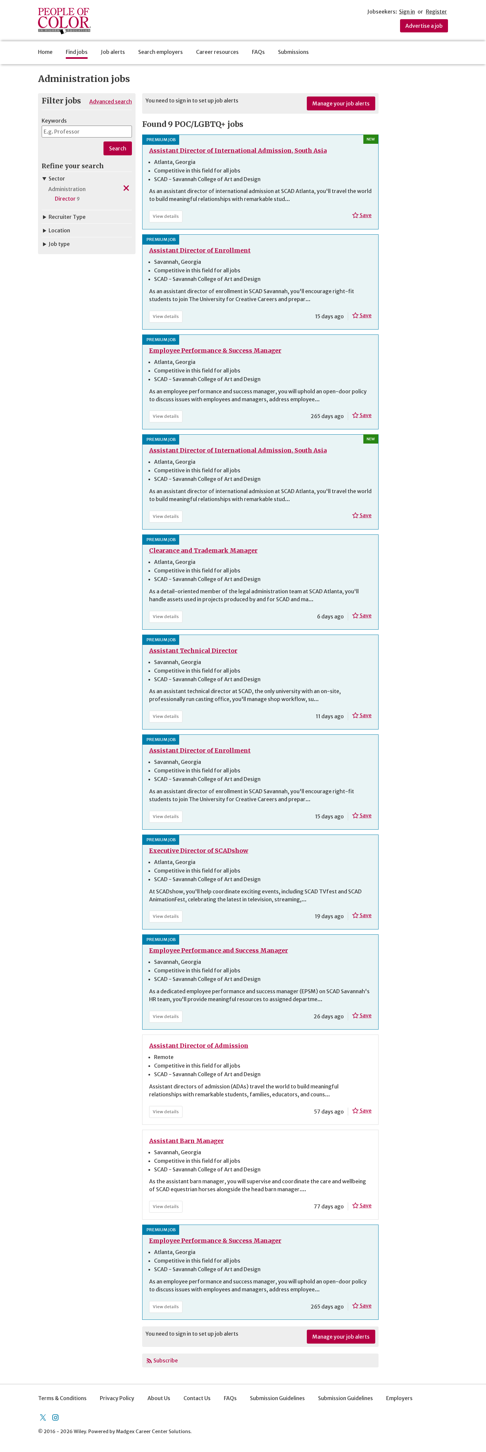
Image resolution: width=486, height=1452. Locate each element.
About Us (158, 1398)
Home (45, 52)
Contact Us (197, 1398)
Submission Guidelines (277, 1398)
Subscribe (165, 1360)
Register (436, 11)
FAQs (258, 52)
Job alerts (113, 52)
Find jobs (77, 52)
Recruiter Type (67, 217)
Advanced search (110, 101)
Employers (399, 1398)
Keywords (54, 120)
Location (59, 230)
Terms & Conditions (62, 1398)
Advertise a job (424, 25)
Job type (59, 244)
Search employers (160, 52)
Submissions (293, 52)
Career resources (217, 52)
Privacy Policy (117, 1398)
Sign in (407, 11)
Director (65, 198)
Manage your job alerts (341, 103)
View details (167, 217)
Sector (57, 178)
